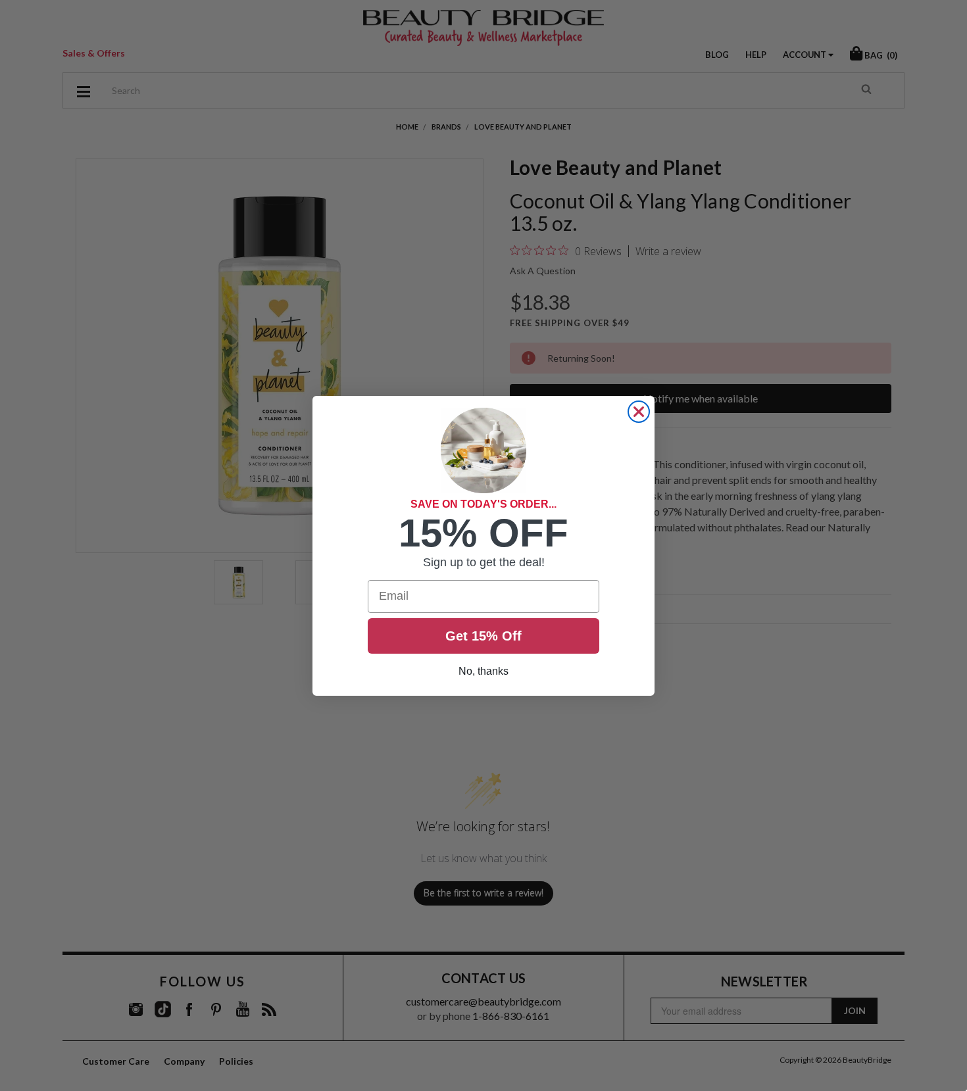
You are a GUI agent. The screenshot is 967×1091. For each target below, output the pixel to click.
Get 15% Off (483, 636)
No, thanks (483, 671)
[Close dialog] (638, 411)
